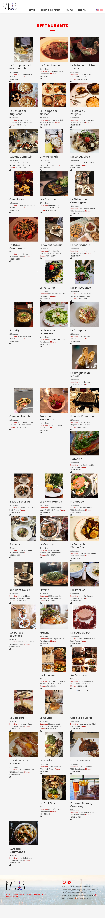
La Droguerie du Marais (80, 374)
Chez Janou (17, 199)
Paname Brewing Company (81, 804)
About (8, 894)
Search (32, 10)
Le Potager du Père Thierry (82, 67)
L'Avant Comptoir (20, 156)
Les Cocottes (48, 199)
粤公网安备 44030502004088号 (85, 898)
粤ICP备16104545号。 (68, 898)
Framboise (77, 501)
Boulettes (15, 544)
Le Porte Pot (47, 287)
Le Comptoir (78, 330)
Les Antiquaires (80, 156)
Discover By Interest (50, 10)
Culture (69, 10)
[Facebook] (64, 882)
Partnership (19, 894)
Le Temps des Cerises (49, 112)
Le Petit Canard (80, 245)
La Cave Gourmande (17, 246)
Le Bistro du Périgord (77, 112)
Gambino (76, 459)
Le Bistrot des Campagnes (78, 201)
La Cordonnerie (80, 760)
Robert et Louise (19, 590)
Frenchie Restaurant (47, 418)
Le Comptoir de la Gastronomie (20, 67)
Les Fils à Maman (51, 501)
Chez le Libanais (19, 416)
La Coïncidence (50, 65)
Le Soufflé (46, 718)
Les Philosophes (80, 287)
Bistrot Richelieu (19, 501)
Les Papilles (77, 590)
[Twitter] (69, 882)
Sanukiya (15, 330)
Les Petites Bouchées (16, 634)
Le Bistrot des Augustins (18, 112)
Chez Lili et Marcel (81, 718)
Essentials (83, 10)
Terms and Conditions (36, 894)
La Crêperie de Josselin (18, 762)
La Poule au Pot (80, 632)
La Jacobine (47, 675)
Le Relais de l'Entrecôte (47, 332)
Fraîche (44, 632)
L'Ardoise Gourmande (17, 850)
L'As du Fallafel (49, 156)
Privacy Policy (12, 897)
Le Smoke (46, 760)
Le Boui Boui (17, 718)
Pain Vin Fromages (82, 416)
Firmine (44, 590)
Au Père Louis (78, 675)
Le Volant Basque (51, 245)
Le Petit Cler (47, 803)
